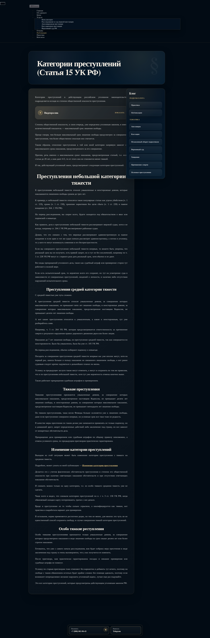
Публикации (42, 33)
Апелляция (136, 127)
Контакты (40, 37)
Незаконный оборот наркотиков (145, 142)
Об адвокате (42, 13)
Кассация (135, 134)
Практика (40, 35)
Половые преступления (141, 172)
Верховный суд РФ (49, 28)
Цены (39, 15)
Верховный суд (137, 149)
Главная (40, 11)
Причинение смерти (139, 165)
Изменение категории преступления (100, 465)
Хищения (135, 157)
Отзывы (40, 31)
